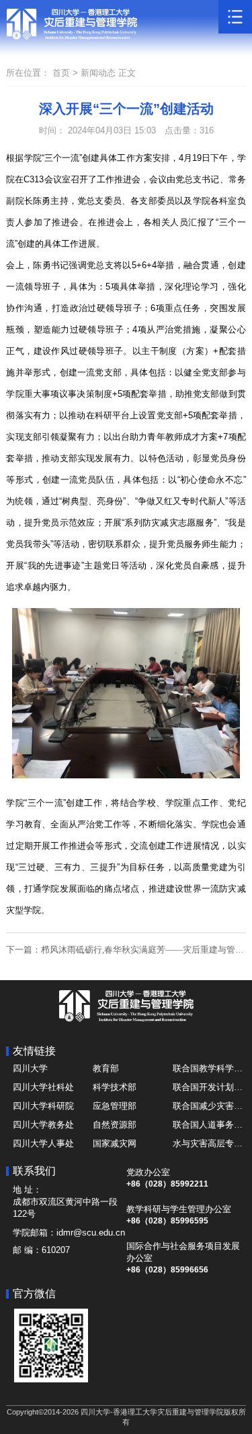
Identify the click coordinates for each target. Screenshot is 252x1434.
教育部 (106, 1068)
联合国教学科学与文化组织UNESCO (209, 1068)
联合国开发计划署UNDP (209, 1087)
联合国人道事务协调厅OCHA (209, 1125)
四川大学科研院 (43, 1106)
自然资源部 (114, 1125)
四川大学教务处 (43, 1125)
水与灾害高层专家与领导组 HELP (209, 1143)
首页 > (66, 73)
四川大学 (30, 1068)
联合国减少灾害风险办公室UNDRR (209, 1106)
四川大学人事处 (43, 1143)
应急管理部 (114, 1106)
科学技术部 (114, 1087)
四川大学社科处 (43, 1087)
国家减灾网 (114, 1143)
